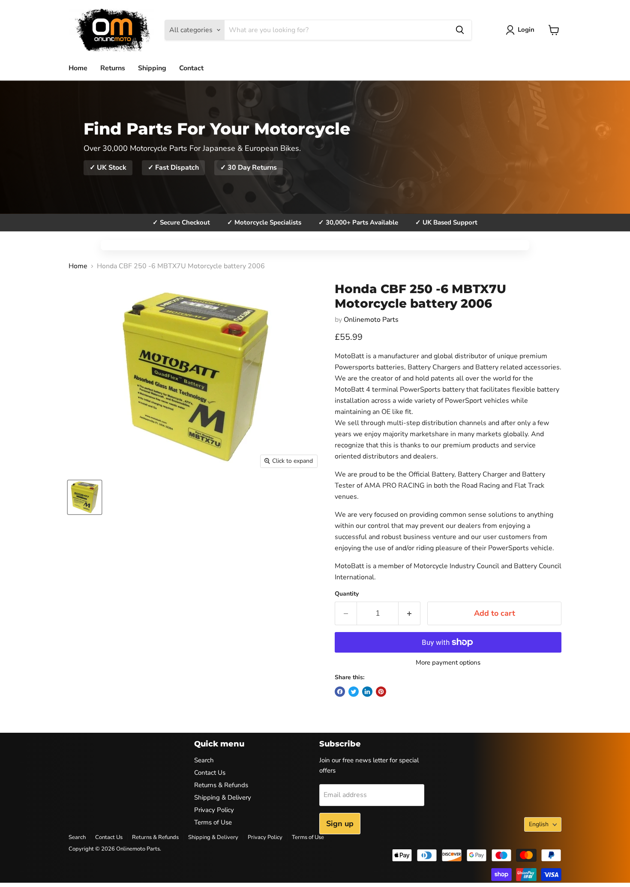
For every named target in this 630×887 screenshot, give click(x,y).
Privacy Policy (214, 810)
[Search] (459, 30)
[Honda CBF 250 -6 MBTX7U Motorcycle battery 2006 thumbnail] (85, 497)
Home (78, 68)
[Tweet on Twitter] (353, 691)
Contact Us (209, 772)
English (539, 824)
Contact (191, 68)
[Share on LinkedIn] (367, 691)
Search (204, 760)
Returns (112, 68)
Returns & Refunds (221, 785)
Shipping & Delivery (222, 797)
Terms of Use (213, 822)
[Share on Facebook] (340, 691)
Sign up (340, 823)
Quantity (347, 593)
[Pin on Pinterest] (381, 691)
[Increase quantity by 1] (409, 613)
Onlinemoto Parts (371, 319)
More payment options (448, 662)
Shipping (152, 68)
